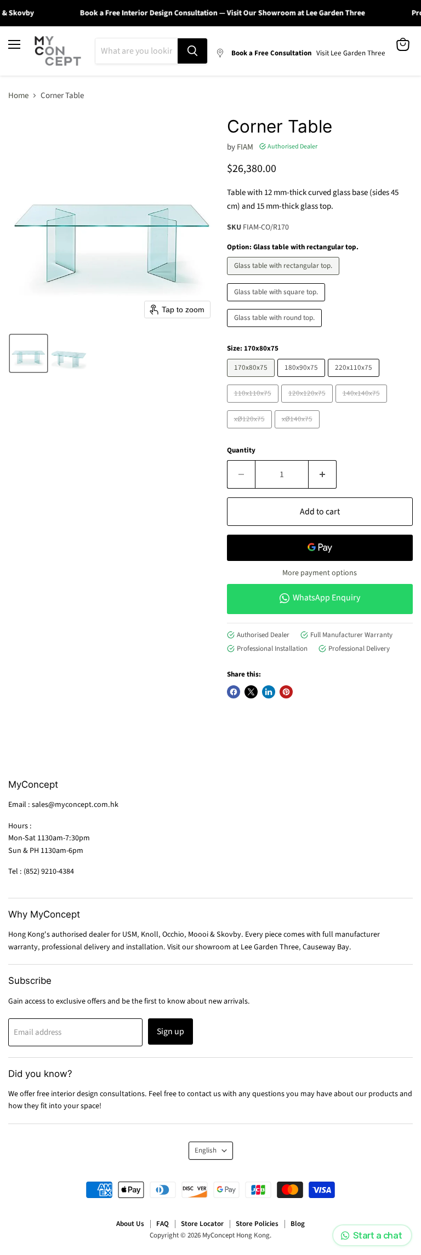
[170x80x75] (252, 380)
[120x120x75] (308, 405)
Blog (298, 1224)
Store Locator (202, 1224)
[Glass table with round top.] (276, 330)
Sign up (170, 1031)
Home (18, 95)
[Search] (192, 51)
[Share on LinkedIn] (268, 691)
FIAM (245, 147)
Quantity (241, 450)
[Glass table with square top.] (277, 304)
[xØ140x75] (298, 431)
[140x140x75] (362, 405)
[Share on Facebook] (233, 691)
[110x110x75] (254, 405)
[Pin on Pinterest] (286, 691)
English (206, 1150)
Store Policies (257, 1224)
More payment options (319, 573)
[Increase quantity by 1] (323, 474)
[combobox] (136, 51)
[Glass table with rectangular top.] (284, 278)
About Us (130, 1224)
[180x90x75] (302, 380)
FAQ (162, 1224)
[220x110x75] (355, 380)
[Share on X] (251, 691)
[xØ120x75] (251, 431)
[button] (28, 353)
